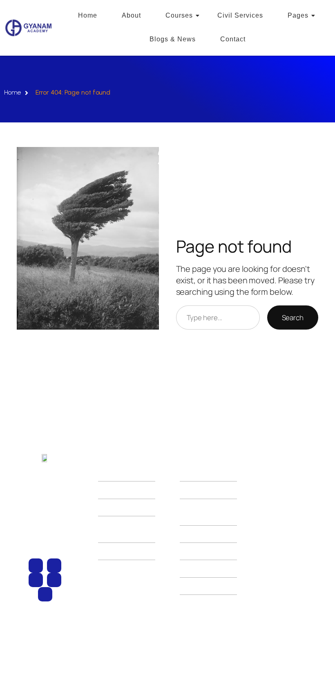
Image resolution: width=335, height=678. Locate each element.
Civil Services (240, 15)
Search (293, 317)
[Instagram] (36, 565)
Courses (179, 15)
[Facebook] (54, 565)
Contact (233, 39)
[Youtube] (36, 580)
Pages (298, 15)
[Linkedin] (45, 594)
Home (87, 15)
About (131, 15)
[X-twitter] (54, 580)
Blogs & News (173, 39)
